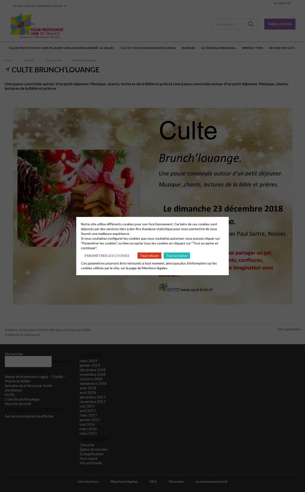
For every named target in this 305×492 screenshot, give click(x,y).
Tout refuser (149, 255)
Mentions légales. (155, 268)
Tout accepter (177, 255)
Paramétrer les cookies (107, 255)
